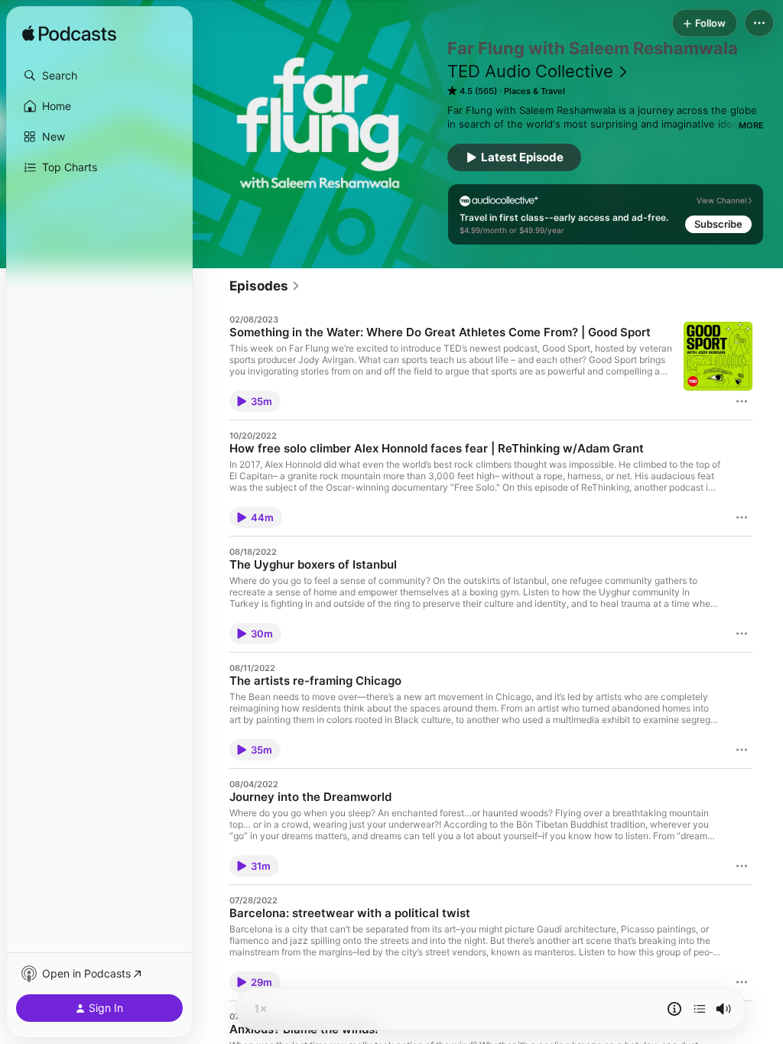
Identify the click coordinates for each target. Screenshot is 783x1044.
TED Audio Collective (530, 71)
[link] (265, 285)
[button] (99, 76)
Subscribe (718, 224)
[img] (69, 34)
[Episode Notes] (674, 1009)
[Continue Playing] (699, 1009)
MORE (751, 125)
